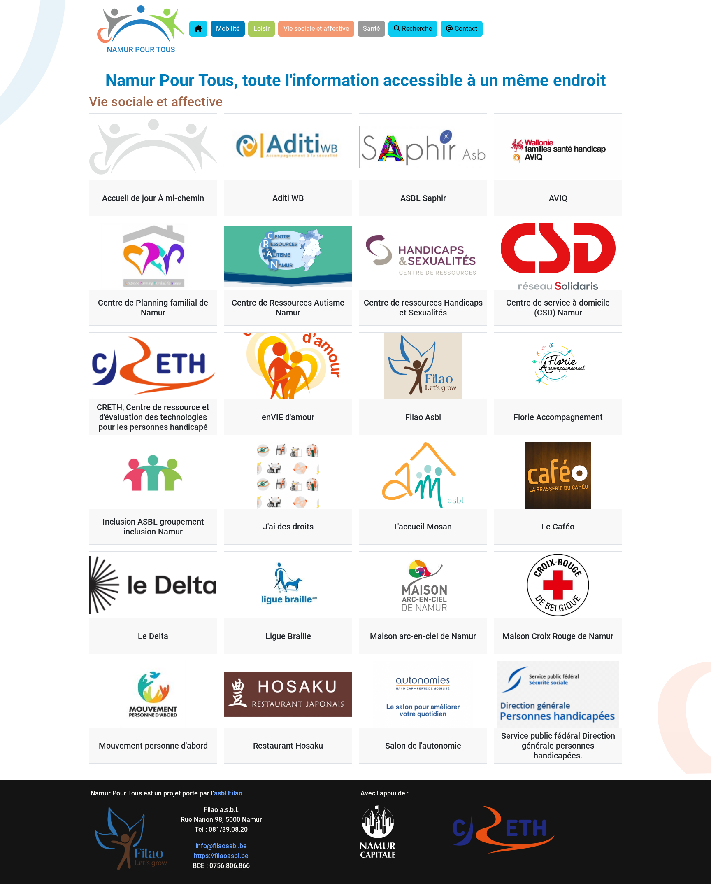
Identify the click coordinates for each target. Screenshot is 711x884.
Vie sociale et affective (316, 29)
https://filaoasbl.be (221, 856)
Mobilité (227, 29)
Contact (465, 29)
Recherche (416, 29)
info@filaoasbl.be (221, 846)
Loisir (261, 29)
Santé (371, 29)
